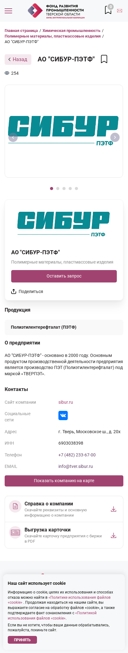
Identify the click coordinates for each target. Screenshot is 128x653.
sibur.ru (65, 402)
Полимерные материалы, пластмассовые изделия (53, 36)
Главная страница (21, 30)
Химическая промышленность (71, 30)
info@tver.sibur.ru (75, 466)
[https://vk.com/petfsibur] (63, 415)
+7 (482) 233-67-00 (77, 454)
